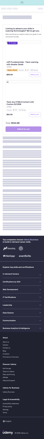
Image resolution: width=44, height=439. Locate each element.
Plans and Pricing (9, 374)
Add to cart (34, 75)
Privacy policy (7, 406)
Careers (5, 345)
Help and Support (9, 380)
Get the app (7, 368)
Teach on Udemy (8, 371)
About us (6, 342)
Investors (6, 354)
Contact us (6, 348)
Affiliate (5, 377)
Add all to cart (23, 129)
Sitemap (5, 410)
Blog (4, 351)
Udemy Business (30, 239)
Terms (5, 412)
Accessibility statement (11, 404)
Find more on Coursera (11, 357)
